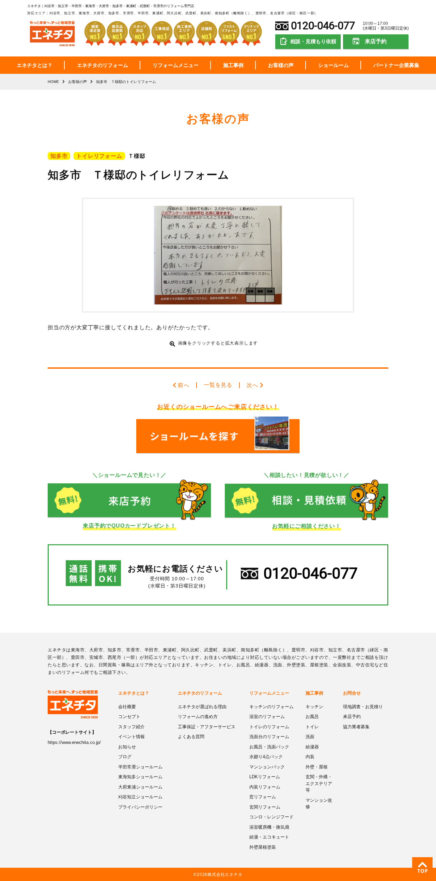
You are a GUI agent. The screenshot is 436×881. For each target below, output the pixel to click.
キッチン (314, 706)
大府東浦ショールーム (140, 786)
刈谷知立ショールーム (140, 796)
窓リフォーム (262, 796)
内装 (310, 756)
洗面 (310, 736)
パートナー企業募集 (396, 65)
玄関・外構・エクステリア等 (319, 783)
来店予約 (376, 41)
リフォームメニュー (176, 65)
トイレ (312, 726)
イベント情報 (131, 736)
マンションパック (267, 766)
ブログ (124, 756)
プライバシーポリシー (140, 807)
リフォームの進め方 (198, 716)
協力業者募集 (356, 726)
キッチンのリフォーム (271, 706)
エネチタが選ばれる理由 (202, 706)
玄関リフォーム (264, 807)
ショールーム (333, 65)
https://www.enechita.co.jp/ (74, 742)
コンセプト (129, 716)
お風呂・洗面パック (269, 746)
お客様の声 (281, 65)
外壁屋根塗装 (262, 847)
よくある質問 (191, 736)
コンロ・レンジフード (271, 816)
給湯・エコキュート (269, 837)
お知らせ (127, 746)
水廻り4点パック (266, 756)
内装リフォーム (264, 786)
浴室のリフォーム (267, 716)
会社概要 (127, 706)
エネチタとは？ (34, 65)
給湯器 (312, 746)
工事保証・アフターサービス (206, 726)
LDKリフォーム (264, 776)
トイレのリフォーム (269, 726)
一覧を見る (218, 385)
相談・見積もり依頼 (313, 41)
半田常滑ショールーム (140, 766)
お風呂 (312, 716)
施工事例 (233, 65)
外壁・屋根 (317, 766)
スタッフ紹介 (131, 726)
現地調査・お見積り (363, 706)
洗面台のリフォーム (269, 736)
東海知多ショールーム (140, 776)
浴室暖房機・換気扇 (269, 827)
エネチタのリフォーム (102, 65)
